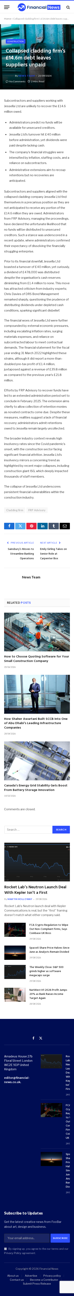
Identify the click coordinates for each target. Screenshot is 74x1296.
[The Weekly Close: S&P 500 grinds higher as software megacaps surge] (15, 972)
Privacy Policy (12, 1253)
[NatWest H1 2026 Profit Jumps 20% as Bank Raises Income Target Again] (15, 995)
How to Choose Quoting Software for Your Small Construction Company (36, 659)
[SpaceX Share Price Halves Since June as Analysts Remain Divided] (15, 953)
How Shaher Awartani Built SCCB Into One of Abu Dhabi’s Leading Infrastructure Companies (36, 723)
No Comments (17, 81)
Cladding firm (14, 510)
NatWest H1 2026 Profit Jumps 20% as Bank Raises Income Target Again (48, 994)
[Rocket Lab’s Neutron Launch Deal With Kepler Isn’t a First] (37, 862)
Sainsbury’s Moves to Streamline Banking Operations (21, 554)
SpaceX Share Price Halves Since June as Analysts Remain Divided (49, 950)
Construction (15, 41)
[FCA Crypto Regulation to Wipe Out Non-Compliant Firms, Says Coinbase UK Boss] (15, 930)
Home (7, 18)
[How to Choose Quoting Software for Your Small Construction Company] (37, 632)
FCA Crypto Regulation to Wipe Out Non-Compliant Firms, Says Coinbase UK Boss (48, 929)
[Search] (68, 7)
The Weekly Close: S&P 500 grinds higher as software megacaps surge (46, 971)
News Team (26, 75)
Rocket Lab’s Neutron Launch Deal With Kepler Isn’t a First (35, 890)
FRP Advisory (37, 510)
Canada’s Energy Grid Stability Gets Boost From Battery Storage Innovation (35, 788)
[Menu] (6, 7)
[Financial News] (39, 7)
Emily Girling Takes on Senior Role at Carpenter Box (53, 554)
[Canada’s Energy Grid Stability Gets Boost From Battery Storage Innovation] (37, 760)
